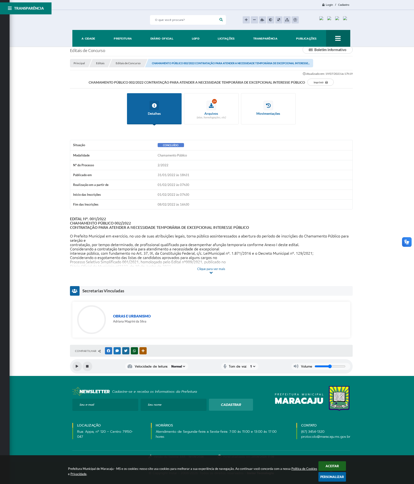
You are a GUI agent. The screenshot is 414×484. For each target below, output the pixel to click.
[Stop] (87, 366)
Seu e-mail (87, 405)
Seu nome (154, 405)
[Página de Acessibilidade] (295, 19)
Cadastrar (231, 404)
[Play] (77, 366)
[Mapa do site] (287, 19)
